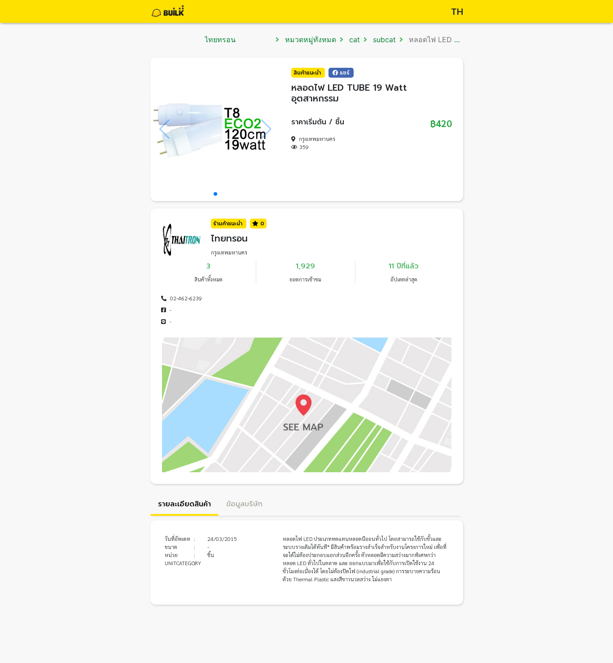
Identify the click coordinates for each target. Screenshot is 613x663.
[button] (215, 194)
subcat (383, 39)
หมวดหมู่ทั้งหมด (309, 39)
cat (353, 39)
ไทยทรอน (220, 39)
